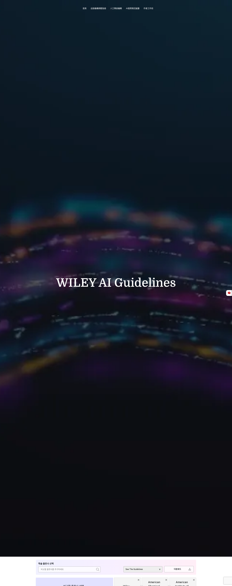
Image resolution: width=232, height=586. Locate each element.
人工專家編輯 (116, 8)
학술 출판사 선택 (46, 563)
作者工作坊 (148, 8)
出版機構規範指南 (98, 8)
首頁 (85, 8)
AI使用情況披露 (132, 8)
